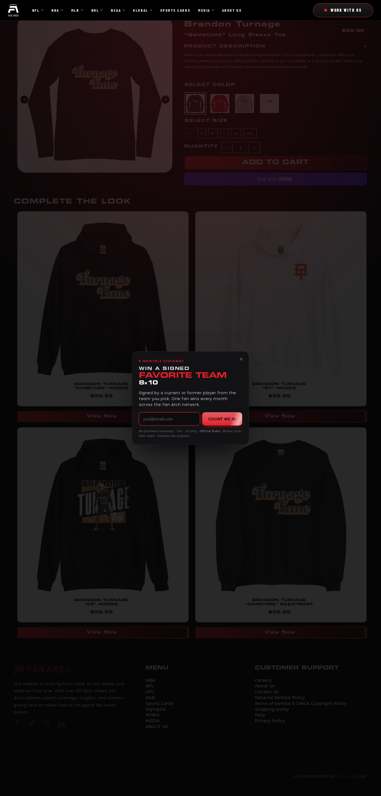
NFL (36, 10)
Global (140, 10)
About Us (232, 10)
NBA (55, 10)
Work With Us (346, 10)
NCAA (116, 10)
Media (204, 10)
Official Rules (210, 431)
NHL (95, 10)
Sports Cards (175, 10)
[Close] (241, 359)
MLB (75, 10)
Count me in (222, 419)
